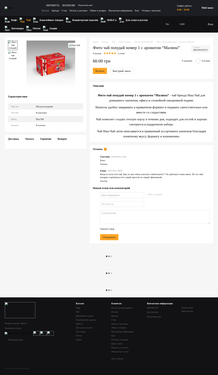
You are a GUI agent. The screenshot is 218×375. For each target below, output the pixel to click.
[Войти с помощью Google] (171, 195)
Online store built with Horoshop (17, 368)
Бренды (55, 10)
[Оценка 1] (119, 229)
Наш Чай (40, 119)
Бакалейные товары (51, 20)
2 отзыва (121, 53)
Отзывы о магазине (151, 10)
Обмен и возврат (98, 10)
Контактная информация (120, 10)
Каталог (45, 10)
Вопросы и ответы (119, 347)
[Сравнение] (198, 24)
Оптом (36, 28)
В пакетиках (41, 112)
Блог (137, 10)
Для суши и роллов (136, 20)
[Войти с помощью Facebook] (166, 195)
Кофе (14, 20)
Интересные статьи (120, 351)
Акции (53, 28)
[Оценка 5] (140, 229)
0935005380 (68, 5)
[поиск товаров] (159, 24)
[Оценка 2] (124, 229)
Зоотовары (17, 28)
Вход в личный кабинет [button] (122, 308)
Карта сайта (116, 343)
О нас (64, 10)
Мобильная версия (15, 340)
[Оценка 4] (134, 229)
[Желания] (192, 24)
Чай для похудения (44, 106)
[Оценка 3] (129, 229)
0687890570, (53, 5)
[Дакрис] (20, 310)
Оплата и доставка (78, 10)
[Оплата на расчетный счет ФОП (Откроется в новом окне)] (19, 333)
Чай (28, 20)
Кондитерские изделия (85, 20)
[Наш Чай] (74, 45)
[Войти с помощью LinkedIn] (176, 195)
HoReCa (112, 20)
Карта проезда (187, 311)
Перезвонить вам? (85, 5)
